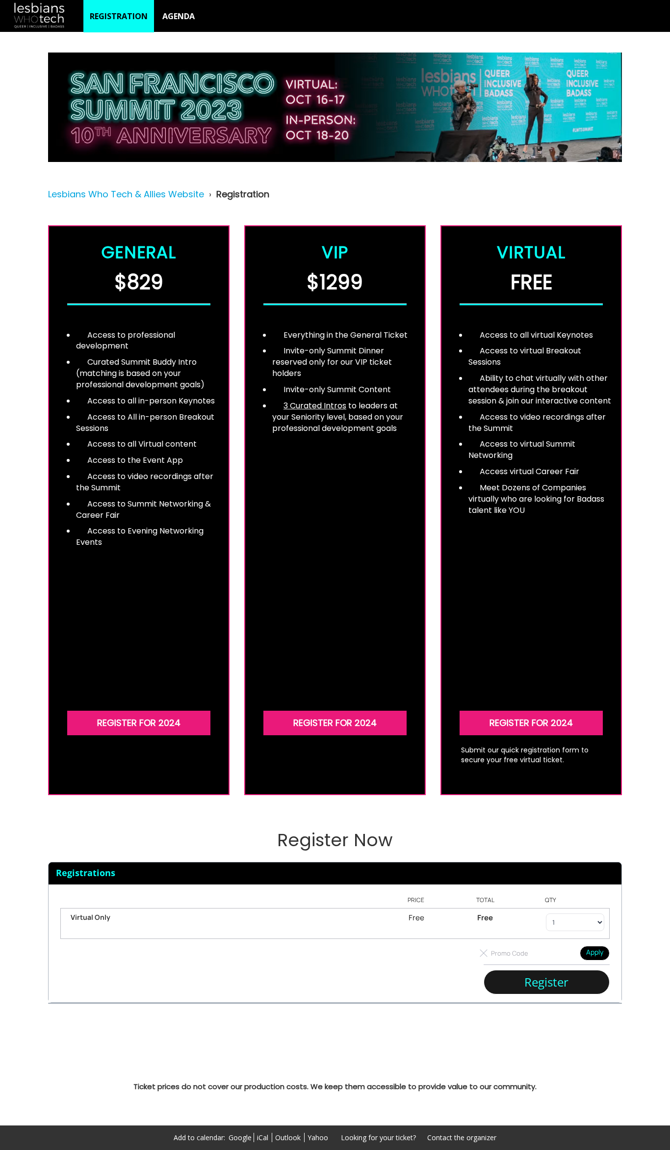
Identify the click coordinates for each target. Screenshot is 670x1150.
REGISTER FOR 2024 (138, 723)
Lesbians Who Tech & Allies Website (126, 194)
